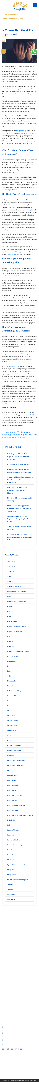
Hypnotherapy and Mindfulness (14, 992)
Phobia (9, 770)
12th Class (11, 567)
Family (9, 671)
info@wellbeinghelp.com (13, 18)
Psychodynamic (13, 785)
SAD (9, 825)
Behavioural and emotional (17, 591)
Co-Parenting (12, 621)
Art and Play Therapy (15, 586)
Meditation (11, 716)
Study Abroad (12, 870)
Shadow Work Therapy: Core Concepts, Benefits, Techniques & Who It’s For (19, 508)
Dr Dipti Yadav (8, 946)
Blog (9, 596)
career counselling (13, 254)
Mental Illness (12, 726)
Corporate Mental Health (16, 626)
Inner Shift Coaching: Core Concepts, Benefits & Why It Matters (17, 490)
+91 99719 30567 (9, 1040)
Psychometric (12, 800)
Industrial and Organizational (18, 691)
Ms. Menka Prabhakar (10, 950)
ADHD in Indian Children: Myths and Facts (19, 528)
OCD (9, 740)
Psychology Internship (10, 1007)
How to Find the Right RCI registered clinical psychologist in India (19, 537)
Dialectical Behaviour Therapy (18, 651)
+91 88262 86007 (11, 14)
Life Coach (11, 706)
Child (9, 616)
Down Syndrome (13, 656)
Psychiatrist (11, 780)
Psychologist (11, 790)
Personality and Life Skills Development (16, 1003)
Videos (5, 939)
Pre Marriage (12, 775)
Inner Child (11, 696)
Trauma (10, 889)
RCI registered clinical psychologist (20, 815)
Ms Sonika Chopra (9, 961)
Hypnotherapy (12, 686)
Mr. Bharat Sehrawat (10, 957)
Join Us (5, 1014)
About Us (6, 942)
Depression (11, 646)
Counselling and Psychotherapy (14, 981)
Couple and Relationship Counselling (15, 988)
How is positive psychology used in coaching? (19, 499)
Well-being (11, 894)
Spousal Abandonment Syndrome (19, 865)
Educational (11, 661)
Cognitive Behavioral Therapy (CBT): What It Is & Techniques (19, 470)
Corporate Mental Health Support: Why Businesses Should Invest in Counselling (20, 479)
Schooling (10, 835)
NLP (9, 735)
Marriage (10, 711)
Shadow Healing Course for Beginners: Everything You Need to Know (20, 519)
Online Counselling (14, 745)
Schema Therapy (13, 830)
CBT (9, 611)
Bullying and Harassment (16, 601)
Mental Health (12, 721)
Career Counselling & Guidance (14, 984)
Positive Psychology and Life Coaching (16, 999)
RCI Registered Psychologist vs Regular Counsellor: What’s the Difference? (18, 456)
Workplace (11, 899)
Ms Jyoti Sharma (8, 953)
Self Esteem (11, 855)
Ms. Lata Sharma (9, 964)
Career (9, 606)
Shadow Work (12, 860)
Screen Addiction (13, 840)
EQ (8, 666)
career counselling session (11, 366)
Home (5, 927)
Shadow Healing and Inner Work (14, 1021)
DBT (9, 636)
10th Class (11, 562)
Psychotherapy (12, 810)
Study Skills (11, 875)
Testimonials (7, 931)
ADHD (9, 576)
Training (10, 884)
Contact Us (7, 968)
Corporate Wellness (14, 631)
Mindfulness (11, 730)
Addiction (10, 572)
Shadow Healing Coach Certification (15, 1018)
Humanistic (11, 681)
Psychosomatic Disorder (16, 805)
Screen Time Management (16, 845)
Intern (9, 701)
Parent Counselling (14, 750)
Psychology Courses (14, 795)
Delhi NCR (11, 641)
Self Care (10, 850)
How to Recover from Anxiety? (18, 464)
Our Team (6, 1010)
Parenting (10, 755)
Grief (9, 676)
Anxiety (10, 581)
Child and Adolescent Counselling (14, 995)
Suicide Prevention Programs (18, 880)
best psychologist (22, 130)
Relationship (11, 820)
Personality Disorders (15, 765)
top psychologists (27, 210)
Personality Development (16, 760)
